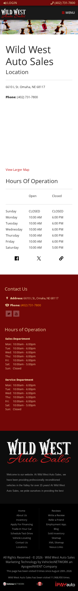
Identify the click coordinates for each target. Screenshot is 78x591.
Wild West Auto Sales (60, 557)
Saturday (12, 247)
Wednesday (14, 229)
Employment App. (56, 524)
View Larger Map (17, 170)
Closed (57, 196)
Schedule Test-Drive (22, 533)
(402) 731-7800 (64, 3)
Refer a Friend (56, 519)
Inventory (21, 519)
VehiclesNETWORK (55, 562)
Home (21, 510)
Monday (11, 217)
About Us (21, 515)
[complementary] (66, 579)
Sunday (11, 211)
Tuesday (12, 223)
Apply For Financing (22, 524)
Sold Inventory (56, 533)
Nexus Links (56, 547)
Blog (56, 529)
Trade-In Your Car (22, 529)
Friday (10, 241)
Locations (21, 547)
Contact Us (22, 542)
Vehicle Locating (22, 538)
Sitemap (56, 538)
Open (33, 196)
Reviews (56, 510)
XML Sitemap (56, 542)
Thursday (12, 235)
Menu (70, 12)
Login (11, 3)
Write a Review (56, 515)
